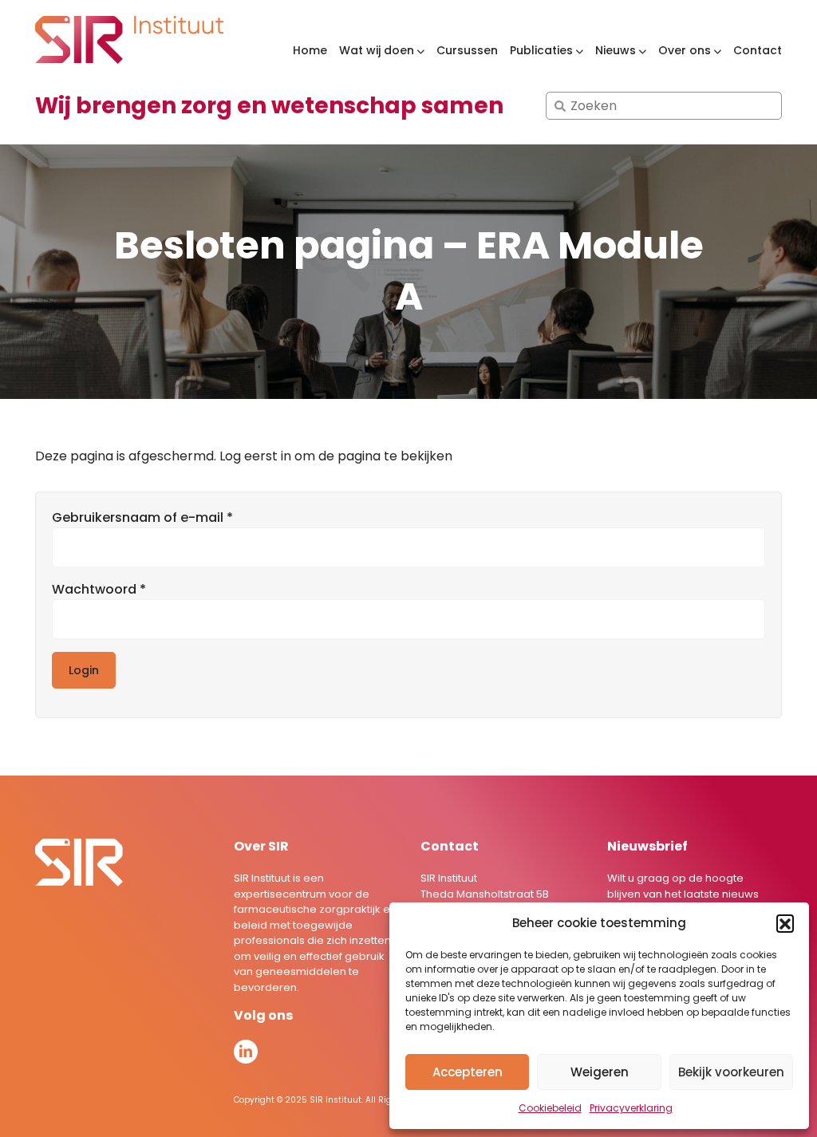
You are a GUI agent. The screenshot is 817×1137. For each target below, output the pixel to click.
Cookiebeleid (550, 1108)
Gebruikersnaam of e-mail (165, 517)
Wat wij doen (376, 50)
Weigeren (599, 1072)
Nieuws (615, 50)
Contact (757, 50)
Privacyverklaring (631, 1108)
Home (310, 50)
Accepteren (467, 1072)
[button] (785, 923)
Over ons (684, 50)
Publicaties (541, 50)
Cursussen (467, 50)
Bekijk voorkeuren (731, 1072)
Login (84, 670)
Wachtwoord (121, 589)
